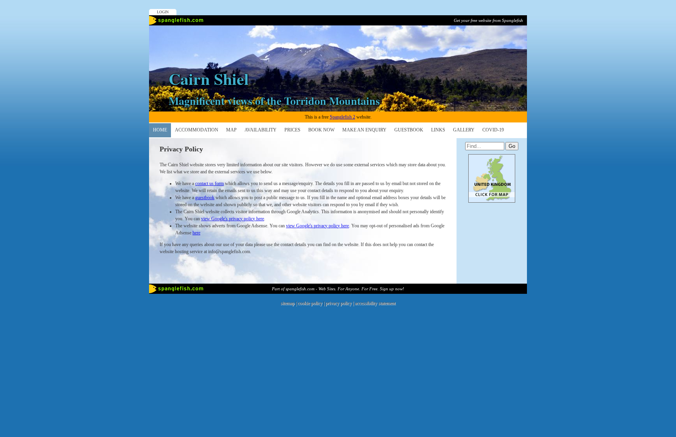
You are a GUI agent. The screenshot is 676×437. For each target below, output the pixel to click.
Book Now (321, 130)
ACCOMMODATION (196, 130)
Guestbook (408, 130)
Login (163, 12)
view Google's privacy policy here (232, 218)
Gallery (464, 130)
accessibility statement (375, 303)
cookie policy (310, 303)
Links (438, 130)
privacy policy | (340, 303)
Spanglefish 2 (342, 117)
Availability (261, 130)
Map (231, 130)
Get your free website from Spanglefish (488, 20)
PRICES (292, 130)
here (196, 233)
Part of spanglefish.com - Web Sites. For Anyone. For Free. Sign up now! (338, 288)
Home (160, 130)
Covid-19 (493, 130)
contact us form (209, 183)
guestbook (204, 197)
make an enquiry (364, 130)
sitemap (287, 303)
